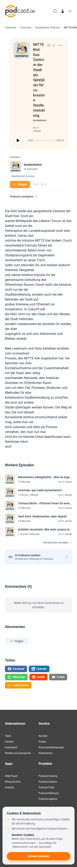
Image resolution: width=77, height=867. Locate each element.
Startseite (10, 27)
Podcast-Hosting (48, 776)
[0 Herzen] (49, 45)
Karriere (9, 741)
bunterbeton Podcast (48, 27)
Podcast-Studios (48, 781)
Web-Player (11, 776)
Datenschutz (46, 753)
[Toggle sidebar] (70, 11)
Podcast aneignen (21, 196)
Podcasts (25, 27)
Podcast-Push (46, 787)
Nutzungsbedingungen (51, 747)
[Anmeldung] (63, 11)
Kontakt (43, 736)
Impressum (11, 747)
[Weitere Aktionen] (60, 45)
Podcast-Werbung (49, 793)
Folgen (22, 184)
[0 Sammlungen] (53, 45)
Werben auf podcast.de (18, 753)
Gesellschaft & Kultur (23, 176)
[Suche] (55, 11)
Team (8, 736)
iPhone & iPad (13, 781)
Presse (42, 741)
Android (9, 787)
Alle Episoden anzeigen (55, 542)
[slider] (44, 140)
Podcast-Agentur (48, 798)
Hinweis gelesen (38, 856)
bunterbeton (40, 120)
